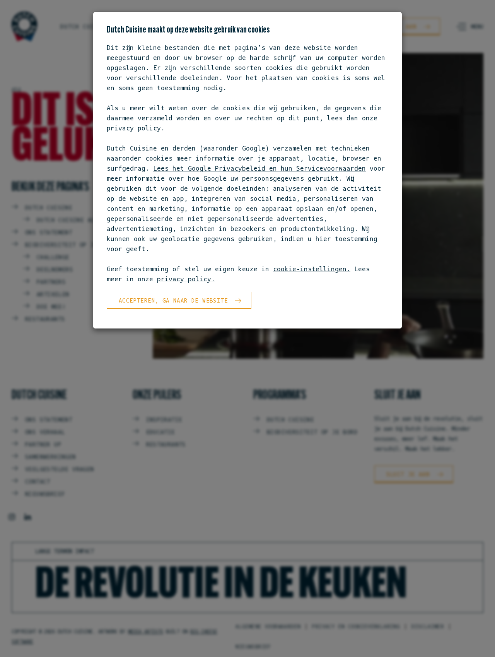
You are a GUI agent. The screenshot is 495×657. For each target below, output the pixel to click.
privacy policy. (136, 128)
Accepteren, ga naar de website (173, 300)
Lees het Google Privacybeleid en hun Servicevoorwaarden (259, 168)
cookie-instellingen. (311, 269)
